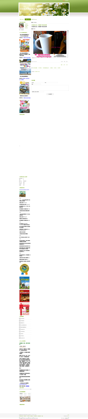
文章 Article (22, 19)
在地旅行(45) (23, 329)
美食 (39, 71)
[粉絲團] (19, 417)
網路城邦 (66, 418)
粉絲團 (21, 418)
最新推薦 (29, 393)
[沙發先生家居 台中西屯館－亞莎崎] (21, 397)
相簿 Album (28, 19)
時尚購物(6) (22, 320)
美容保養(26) (23, 331)
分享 (64, 64)
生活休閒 (36, 71)
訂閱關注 (26, 26)
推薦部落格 (26, 25)
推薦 (61, 64)
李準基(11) (22, 335)
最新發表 (21, 393)
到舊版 (55, 9)
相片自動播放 (35, 22)
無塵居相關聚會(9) (23, 327)
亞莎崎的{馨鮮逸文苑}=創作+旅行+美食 (36, 9)
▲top (68, 414)
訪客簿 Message (34, 19)
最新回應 (25, 393)
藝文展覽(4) (22, 318)
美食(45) (22, 333)
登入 (62, 418)
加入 (64, 418)
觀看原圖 (34, 28)
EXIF (67, 64)
